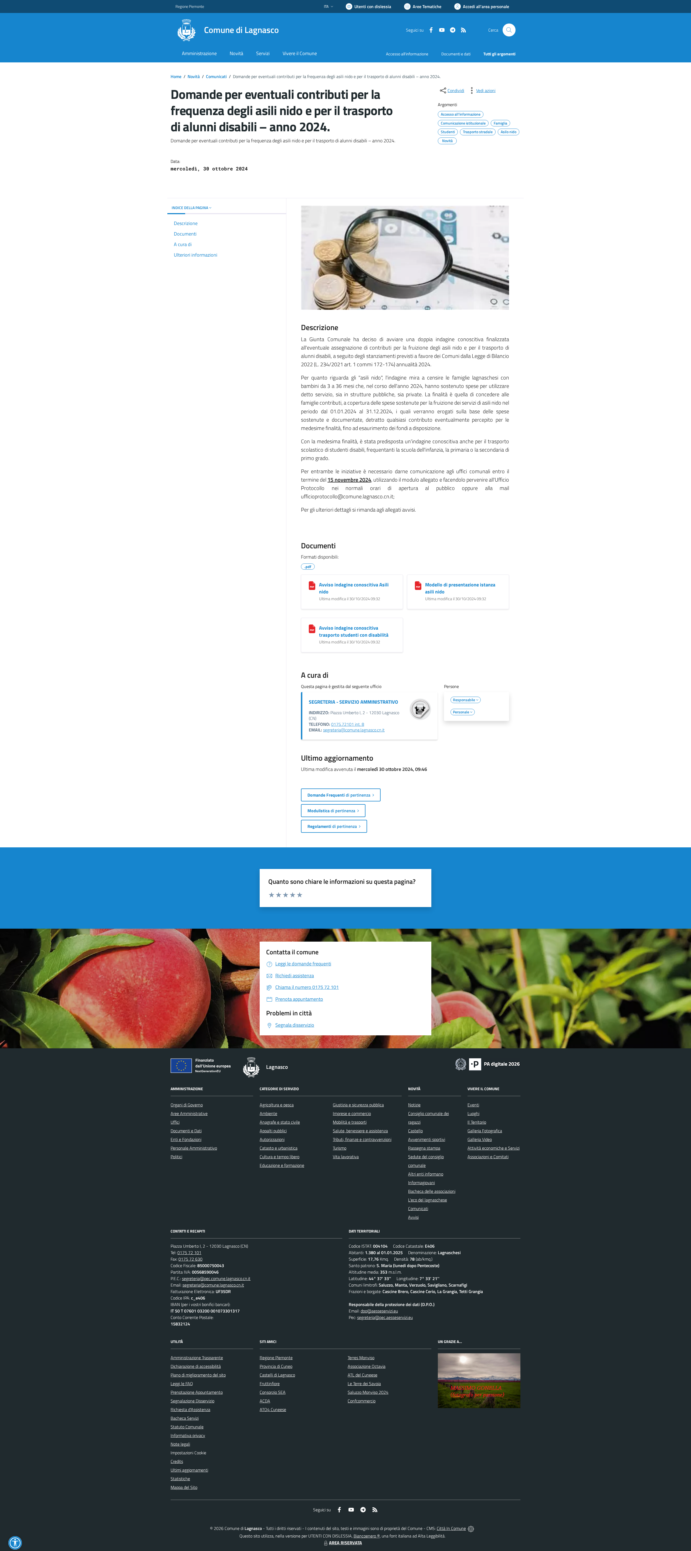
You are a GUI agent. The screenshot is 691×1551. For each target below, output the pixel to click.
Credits (177, 1461)
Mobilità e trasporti (350, 1122)
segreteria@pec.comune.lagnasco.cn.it (216, 1278)
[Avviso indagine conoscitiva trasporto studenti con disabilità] (312, 629)
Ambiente (268, 1113)
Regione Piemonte (189, 6)
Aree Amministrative (189, 1113)
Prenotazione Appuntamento (197, 1392)
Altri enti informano (425, 1174)
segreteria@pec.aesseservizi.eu (385, 1317)
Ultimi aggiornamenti (189, 1470)
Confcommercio (361, 1401)
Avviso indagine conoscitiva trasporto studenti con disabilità (353, 631)
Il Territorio (477, 1122)
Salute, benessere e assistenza (360, 1130)
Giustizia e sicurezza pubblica (358, 1105)
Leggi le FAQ (182, 1383)
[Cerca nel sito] (509, 30)
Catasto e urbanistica (278, 1148)
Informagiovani (421, 1182)
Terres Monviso (361, 1357)
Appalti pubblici (273, 1130)
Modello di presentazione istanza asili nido (460, 588)
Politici (176, 1156)
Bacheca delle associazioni (431, 1191)
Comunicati (216, 76)
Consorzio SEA (273, 1392)
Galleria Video (480, 1139)
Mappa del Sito (184, 1487)
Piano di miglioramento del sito (198, 1375)
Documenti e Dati (186, 1130)
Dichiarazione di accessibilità (196, 1366)
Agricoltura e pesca (277, 1105)
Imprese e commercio (352, 1113)
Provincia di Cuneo (276, 1366)
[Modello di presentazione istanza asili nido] (418, 585)
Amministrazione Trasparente (197, 1357)
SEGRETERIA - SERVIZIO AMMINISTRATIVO (353, 702)
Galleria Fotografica (485, 1130)
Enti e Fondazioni (186, 1139)
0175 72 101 (189, 1252)
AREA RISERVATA (345, 1542)
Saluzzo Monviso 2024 (368, 1392)
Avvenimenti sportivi (426, 1139)
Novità (194, 76)
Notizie (414, 1105)
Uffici (175, 1122)
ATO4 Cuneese (273, 1409)
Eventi (473, 1105)
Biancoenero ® (367, 1536)
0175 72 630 (190, 1259)
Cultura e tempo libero (279, 1156)
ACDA (265, 1401)
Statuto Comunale (187, 1427)
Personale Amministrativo (194, 1148)
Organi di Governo (187, 1105)
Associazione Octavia (366, 1366)
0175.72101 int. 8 (347, 724)
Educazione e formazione (282, 1165)
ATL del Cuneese (362, 1375)
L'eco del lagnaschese (427, 1200)
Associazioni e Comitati (488, 1156)
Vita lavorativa (346, 1156)
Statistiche (180, 1478)
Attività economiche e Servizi (494, 1148)
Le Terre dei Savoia (364, 1383)
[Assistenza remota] (471, 1528)
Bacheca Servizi (185, 1418)
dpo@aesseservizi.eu (379, 1311)
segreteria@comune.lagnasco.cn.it (354, 730)
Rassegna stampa (424, 1148)
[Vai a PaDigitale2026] (487, 1063)
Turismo (339, 1148)
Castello (415, 1130)
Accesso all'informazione (407, 54)
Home (176, 76)
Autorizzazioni (272, 1139)
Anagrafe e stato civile (280, 1122)
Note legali (180, 1444)
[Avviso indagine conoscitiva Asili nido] (312, 585)
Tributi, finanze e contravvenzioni (362, 1139)
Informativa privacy (188, 1435)
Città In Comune (451, 1528)
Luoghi (473, 1113)
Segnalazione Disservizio (192, 1401)
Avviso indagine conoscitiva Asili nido (354, 588)
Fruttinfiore (270, 1383)
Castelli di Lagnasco (277, 1375)
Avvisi (413, 1217)
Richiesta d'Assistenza (190, 1409)
